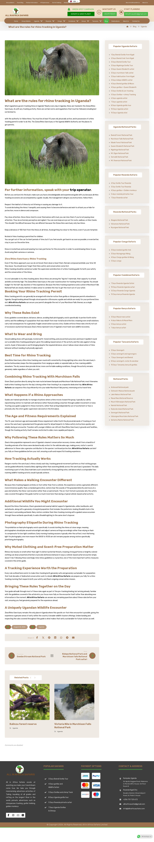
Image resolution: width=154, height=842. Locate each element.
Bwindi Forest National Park (121, 135)
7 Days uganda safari (119, 102)
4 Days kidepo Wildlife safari (121, 80)
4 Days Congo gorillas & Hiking (122, 257)
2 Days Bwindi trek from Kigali (122, 58)
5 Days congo (116, 261)
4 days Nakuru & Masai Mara (121, 320)
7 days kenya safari (118, 328)
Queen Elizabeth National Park (122, 146)
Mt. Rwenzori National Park (121, 161)
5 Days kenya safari (118, 324)
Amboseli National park (120, 387)
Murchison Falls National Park (122, 139)
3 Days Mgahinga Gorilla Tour (122, 66)
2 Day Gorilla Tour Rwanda (121, 183)
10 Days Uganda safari (119, 109)
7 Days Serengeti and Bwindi (122, 357)
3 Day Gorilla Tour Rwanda (121, 187)
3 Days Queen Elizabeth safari (122, 69)
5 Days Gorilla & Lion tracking (122, 91)
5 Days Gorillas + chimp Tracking (123, 95)
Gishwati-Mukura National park (123, 391)
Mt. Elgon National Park (120, 153)
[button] (37, 637)
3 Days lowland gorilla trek (121, 250)
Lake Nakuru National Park (121, 394)
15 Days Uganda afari (119, 113)
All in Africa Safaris (17, 302)
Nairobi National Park (119, 405)
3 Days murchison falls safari (122, 73)
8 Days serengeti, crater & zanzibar (124, 361)
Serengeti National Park (120, 413)
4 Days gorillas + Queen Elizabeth (123, 87)
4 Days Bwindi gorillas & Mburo (122, 84)
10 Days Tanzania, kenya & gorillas (124, 365)
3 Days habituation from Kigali (122, 76)
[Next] (35, 678)
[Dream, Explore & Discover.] (17, 12)
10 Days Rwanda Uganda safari (123, 287)
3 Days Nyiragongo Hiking (120, 254)
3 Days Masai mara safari (120, 317)
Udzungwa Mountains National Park (124, 416)
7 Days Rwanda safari (119, 198)
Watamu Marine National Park (122, 420)
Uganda (41, 627)
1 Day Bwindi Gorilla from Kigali (122, 55)
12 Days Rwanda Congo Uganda (123, 291)
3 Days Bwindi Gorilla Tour (121, 62)
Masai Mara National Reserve (122, 398)
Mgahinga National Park (120, 150)
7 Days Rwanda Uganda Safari (122, 283)
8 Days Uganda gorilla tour (121, 105)
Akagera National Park (119, 220)
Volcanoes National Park (120, 224)
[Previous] (30, 678)
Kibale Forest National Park (121, 143)
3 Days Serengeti (117, 350)
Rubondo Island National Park (122, 409)
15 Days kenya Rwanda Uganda (123, 294)
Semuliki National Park (119, 157)
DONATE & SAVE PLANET (81, 14)
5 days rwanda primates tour (122, 194)
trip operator (80, 190)
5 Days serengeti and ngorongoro (124, 354)
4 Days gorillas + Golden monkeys (124, 190)
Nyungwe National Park (120, 227)
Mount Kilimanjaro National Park (123, 402)
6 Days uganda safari (119, 98)
